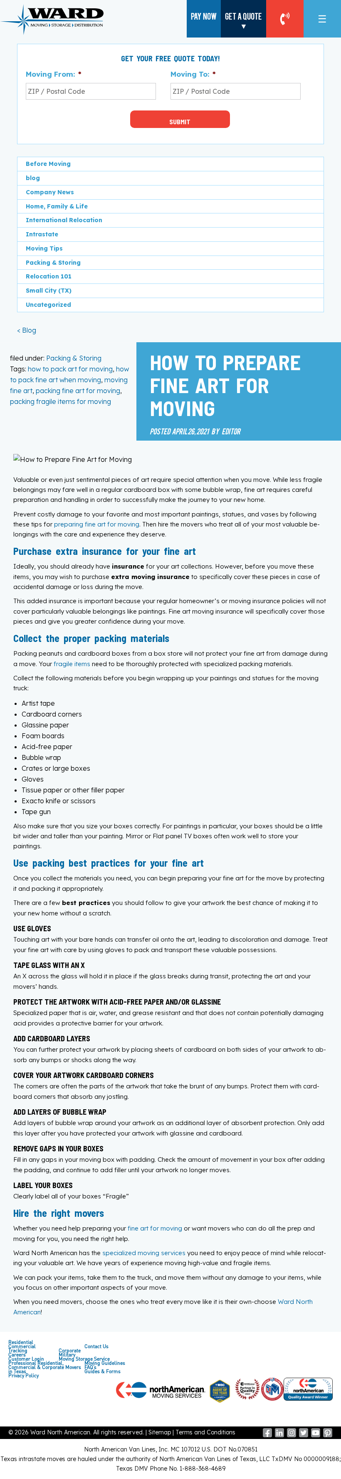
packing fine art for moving (78, 390)
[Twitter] (304, 1435)
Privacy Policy (23, 1376)
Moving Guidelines (104, 1363)
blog (33, 178)
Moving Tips (44, 248)
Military (67, 1355)
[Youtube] (316, 1435)
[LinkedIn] (279, 1435)
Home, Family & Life (57, 206)
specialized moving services (143, 1253)
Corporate (70, 1351)
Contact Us (96, 1346)
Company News (50, 192)
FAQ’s (90, 1367)
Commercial (22, 1346)
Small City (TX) (49, 290)
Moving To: (192, 74)
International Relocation (64, 220)
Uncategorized (48, 304)
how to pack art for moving (70, 369)
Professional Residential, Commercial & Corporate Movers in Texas (44, 1367)
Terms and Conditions (205, 1432)
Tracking (17, 1351)
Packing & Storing (73, 358)
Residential (20, 1342)
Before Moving (48, 164)
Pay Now (204, 16)
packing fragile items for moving (60, 401)
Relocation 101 (49, 276)
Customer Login (26, 1359)
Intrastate (42, 234)
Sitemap (159, 1432)
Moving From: (53, 74)
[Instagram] (292, 1435)
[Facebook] (267, 1435)
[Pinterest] (328, 1435)
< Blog (26, 330)
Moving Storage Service (84, 1359)
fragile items (72, 664)
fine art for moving (155, 1228)
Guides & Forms (102, 1371)
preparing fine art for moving (96, 524)
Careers (17, 1355)
